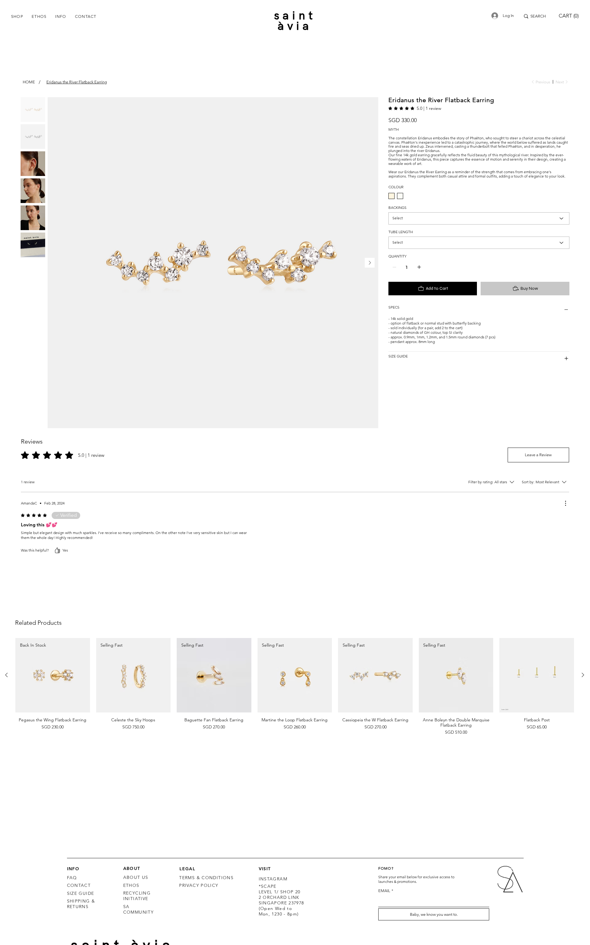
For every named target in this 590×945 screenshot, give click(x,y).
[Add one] (419, 274)
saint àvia (295, 20)
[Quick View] (536, 675)
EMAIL (385, 890)
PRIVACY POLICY (198, 885)
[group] (295, 687)
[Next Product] (583, 675)
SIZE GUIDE (80, 893)
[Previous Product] (6, 675)
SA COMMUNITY (138, 909)
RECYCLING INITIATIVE (137, 895)
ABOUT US (135, 877)
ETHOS (131, 885)
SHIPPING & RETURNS (81, 903)
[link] (414, 108)
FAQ (72, 877)
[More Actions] (565, 503)
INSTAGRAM (273, 879)
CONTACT (79, 885)
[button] (17, 16)
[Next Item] (370, 263)
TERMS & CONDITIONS (206, 877)
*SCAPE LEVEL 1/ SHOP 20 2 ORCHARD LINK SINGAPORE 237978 (281, 894)
